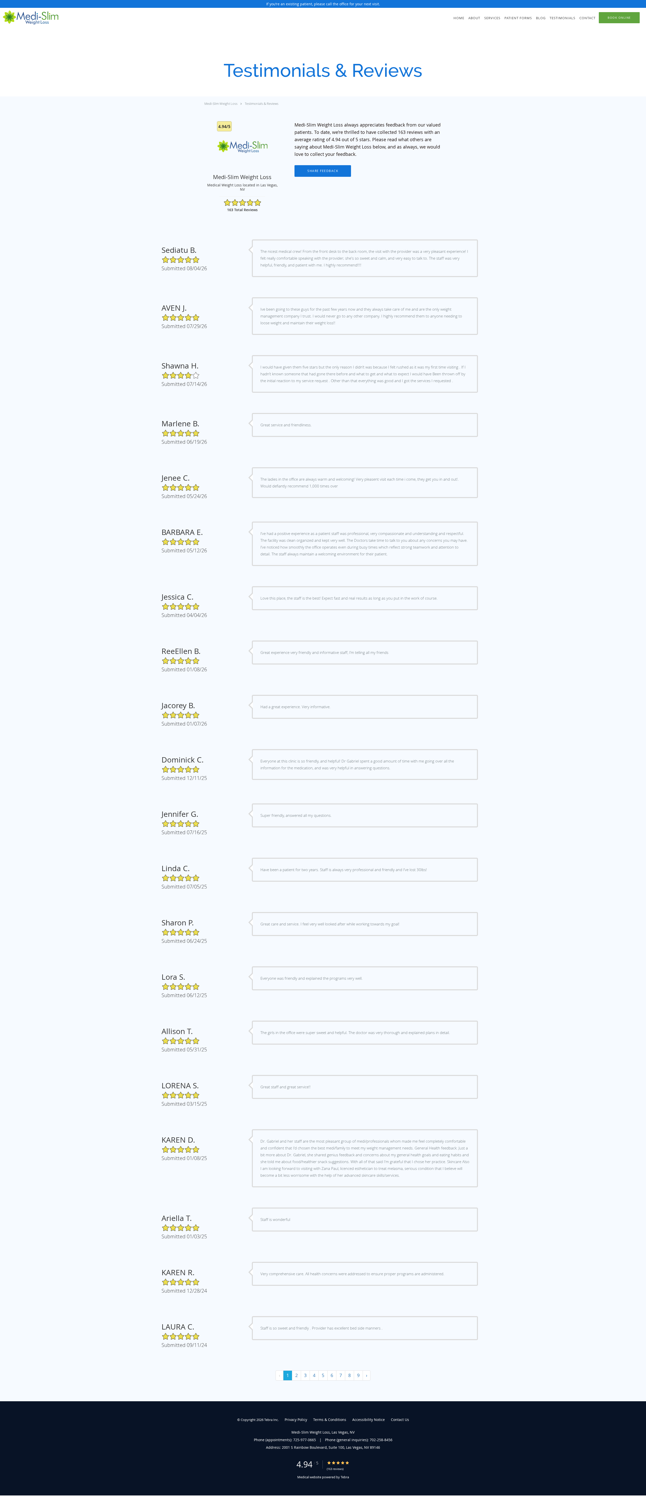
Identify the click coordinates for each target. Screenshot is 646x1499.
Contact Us (400, 1419)
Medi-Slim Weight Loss (220, 103)
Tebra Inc (271, 1419)
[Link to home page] (29, 17)
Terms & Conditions (329, 1419)
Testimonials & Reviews (261, 103)
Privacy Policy (296, 1419)
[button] (619, 17)
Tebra (345, 1477)
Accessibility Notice (368, 1419)
